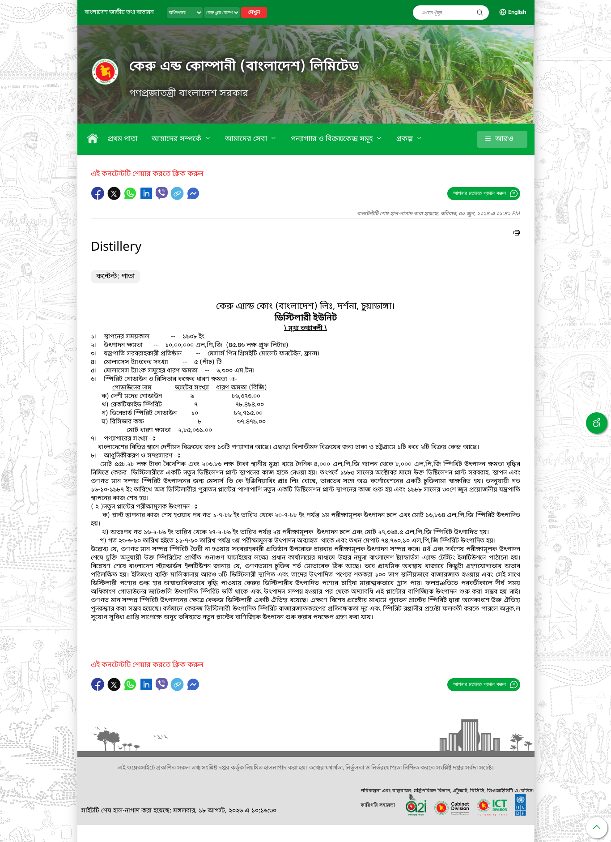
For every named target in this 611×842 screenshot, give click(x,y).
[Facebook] (99, 198)
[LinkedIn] (147, 198)
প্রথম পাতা (122, 139)
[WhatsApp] (131, 198)
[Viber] (161, 193)
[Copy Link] (178, 198)
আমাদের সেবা (247, 139)
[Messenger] (193, 198)
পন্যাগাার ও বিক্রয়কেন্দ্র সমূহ (332, 139)
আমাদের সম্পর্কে (177, 139)
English (517, 12)
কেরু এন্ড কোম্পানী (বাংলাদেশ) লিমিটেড (244, 67)
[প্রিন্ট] (516, 234)
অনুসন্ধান (480, 12)
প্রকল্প (405, 139)
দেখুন (254, 12)
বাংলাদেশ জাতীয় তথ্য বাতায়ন (119, 12)
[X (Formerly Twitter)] (115, 198)
